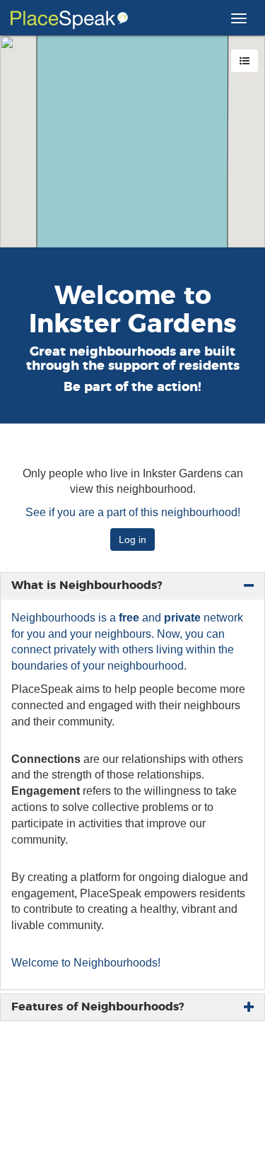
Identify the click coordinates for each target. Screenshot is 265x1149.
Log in (132, 539)
